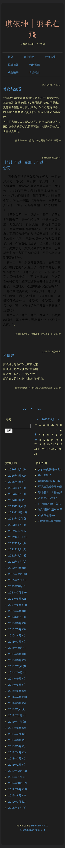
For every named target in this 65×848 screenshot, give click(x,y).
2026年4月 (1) (17, 469)
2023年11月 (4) (17, 512)
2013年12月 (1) (17, 715)
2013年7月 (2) (17, 734)
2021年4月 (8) (17, 611)
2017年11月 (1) (17, 617)
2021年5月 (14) (17, 604)
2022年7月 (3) (17, 555)
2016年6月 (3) (17, 623)
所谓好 (8, 355)
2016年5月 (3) (17, 629)
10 (35, 439)
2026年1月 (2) (17, 475)
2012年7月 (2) (17, 801)
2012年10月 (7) (17, 783)
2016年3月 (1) (16, 641)
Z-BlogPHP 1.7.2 (39, 825)
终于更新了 (44, 475)
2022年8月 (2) (17, 549)
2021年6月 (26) (18, 598)
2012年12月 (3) (17, 770)
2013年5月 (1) (16, 746)
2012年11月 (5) (17, 777)
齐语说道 (34, 72)
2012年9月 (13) (17, 789)
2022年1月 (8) (17, 567)
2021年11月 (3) (17, 580)
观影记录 (13, 72)
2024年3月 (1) (17, 494)
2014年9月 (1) (16, 678)
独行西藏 (34, 64)
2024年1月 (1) (16, 500)
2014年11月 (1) (17, 666)
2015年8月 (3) (17, 654)
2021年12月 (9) (17, 574)
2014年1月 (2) (16, 709)
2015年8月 (48, 419)
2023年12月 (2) (18, 506)
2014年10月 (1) (17, 672)
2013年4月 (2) (17, 752)
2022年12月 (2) (18, 531)
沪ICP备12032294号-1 (32, 830)
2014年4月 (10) (17, 697)
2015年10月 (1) (17, 647)
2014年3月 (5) (17, 703)
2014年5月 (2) (17, 690)
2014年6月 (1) (16, 684)
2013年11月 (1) (17, 721)
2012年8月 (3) (17, 795)
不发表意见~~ (46, 515)
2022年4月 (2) (17, 561)
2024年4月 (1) (17, 487)
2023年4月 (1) (17, 524)
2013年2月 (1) (16, 764)
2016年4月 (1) (16, 635)
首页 (10, 56)
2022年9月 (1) (17, 543)
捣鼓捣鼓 (13, 64)
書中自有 (29, 56)
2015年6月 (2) (17, 660)
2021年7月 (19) (17, 592)
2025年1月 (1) (16, 481)
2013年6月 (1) (16, 740)
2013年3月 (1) (16, 758)
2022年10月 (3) (18, 537)
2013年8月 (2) (17, 727)
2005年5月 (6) (17, 807)
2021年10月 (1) (17, 586)
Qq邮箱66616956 (49, 481)
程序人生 (50, 56)
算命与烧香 (12, 89)
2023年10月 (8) (18, 518)
